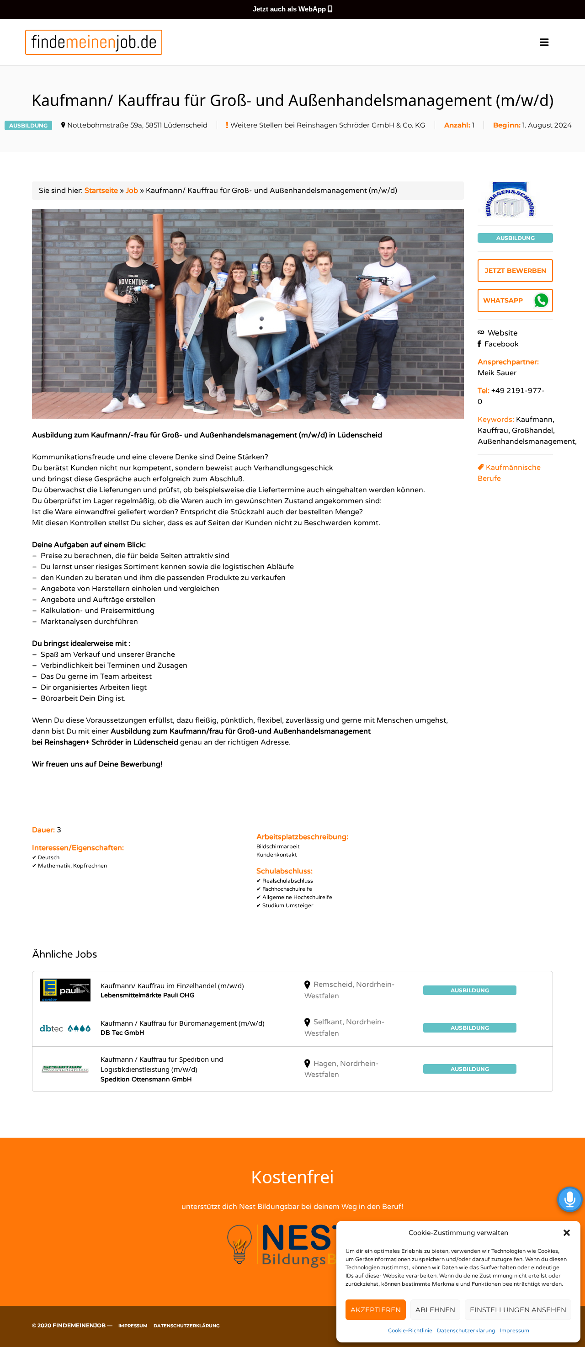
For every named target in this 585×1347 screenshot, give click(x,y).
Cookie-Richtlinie (410, 1330)
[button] (566, 1232)
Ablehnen (435, 1309)
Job (132, 190)
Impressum (514, 1330)
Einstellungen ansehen (518, 1309)
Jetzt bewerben (515, 270)
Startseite (101, 190)
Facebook (501, 344)
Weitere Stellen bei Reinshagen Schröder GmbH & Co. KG (327, 125)
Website (502, 333)
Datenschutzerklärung (466, 1330)
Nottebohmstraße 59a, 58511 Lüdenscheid (137, 125)
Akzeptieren (376, 1309)
